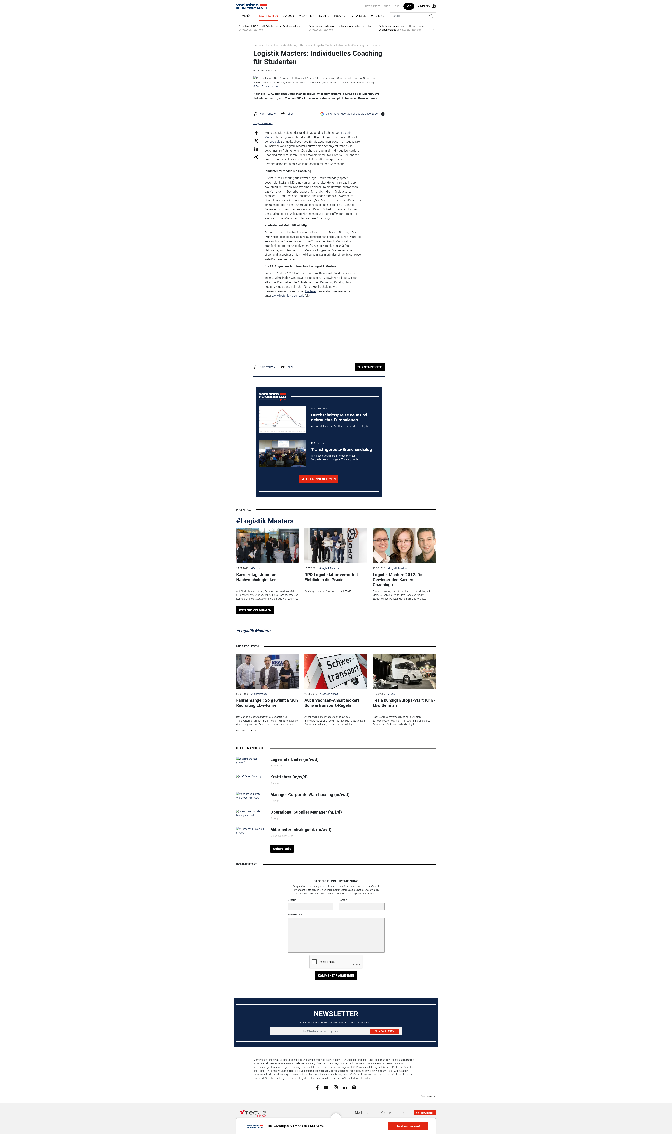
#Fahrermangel (259, 693)
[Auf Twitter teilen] (256, 141)
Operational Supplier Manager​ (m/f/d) (306, 812)
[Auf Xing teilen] (256, 156)
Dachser (310, 291)
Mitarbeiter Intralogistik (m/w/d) (300, 829)
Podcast (340, 16)
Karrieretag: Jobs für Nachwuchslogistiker (256, 577)
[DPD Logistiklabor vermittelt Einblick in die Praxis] (336, 546)
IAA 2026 (288, 16)
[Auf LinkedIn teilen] (256, 149)
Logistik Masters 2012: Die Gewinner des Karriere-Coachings (398, 579)
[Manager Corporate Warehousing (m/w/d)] (250, 795)
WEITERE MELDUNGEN (255, 610)
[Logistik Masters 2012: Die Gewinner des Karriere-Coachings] (404, 546)
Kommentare (268, 113)
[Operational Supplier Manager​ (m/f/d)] (250, 813)
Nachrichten (268, 16)
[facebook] (317, 1087)
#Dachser (256, 568)
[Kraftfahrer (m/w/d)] (248, 776)
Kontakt (386, 1113)
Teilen (290, 113)
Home (257, 45)
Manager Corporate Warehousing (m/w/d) (309, 794)
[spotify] (354, 1087)
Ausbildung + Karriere (296, 45)
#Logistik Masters (265, 521)
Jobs (396, 6)
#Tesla (391, 693)
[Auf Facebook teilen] (256, 132)
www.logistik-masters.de (288, 295)
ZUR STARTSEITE (369, 367)
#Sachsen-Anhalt (328, 693)
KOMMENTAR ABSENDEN (336, 975)
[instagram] (336, 1087)
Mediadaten (364, 1113)
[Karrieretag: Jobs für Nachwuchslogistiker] (267, 546)
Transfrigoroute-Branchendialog (341, 449)
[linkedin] (345, 1087)
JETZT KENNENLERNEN (319, 479)
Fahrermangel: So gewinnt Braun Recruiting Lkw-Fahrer (267, 703)
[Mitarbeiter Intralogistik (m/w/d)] (250, 830)
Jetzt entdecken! (408, 1126)
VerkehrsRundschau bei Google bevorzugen (352, 113)
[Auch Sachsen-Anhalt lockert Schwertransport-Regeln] (336, 671)
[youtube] (326, 1087)
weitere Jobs (282, 848)
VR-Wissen (359, 16)
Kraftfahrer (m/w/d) (289, 777)
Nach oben (426, 1096)
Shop (387, 6)
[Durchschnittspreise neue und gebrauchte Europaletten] (282, 419)
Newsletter (372, 6)
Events (324, 16)
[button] (336, 1115)
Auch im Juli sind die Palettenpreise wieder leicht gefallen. (342, 426)
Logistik (275, 141)
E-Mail (291, 899)
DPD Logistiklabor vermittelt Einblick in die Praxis (331, 577)
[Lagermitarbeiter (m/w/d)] (250, 760)
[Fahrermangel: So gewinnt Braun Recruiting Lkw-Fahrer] (267, 671)
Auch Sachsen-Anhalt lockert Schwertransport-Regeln (331, 703)
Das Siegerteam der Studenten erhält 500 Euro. (329, 591)
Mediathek (306, 16)
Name (342, 899)
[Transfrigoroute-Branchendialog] (282, 453)
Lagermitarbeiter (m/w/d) (294, 759)
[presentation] (433, 29)
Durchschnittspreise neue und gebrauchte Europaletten (339, 418)
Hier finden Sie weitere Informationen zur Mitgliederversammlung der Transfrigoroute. (335, 457)
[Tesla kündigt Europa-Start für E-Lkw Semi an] (404, 671)
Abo (408, 6)
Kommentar (294, 914)
